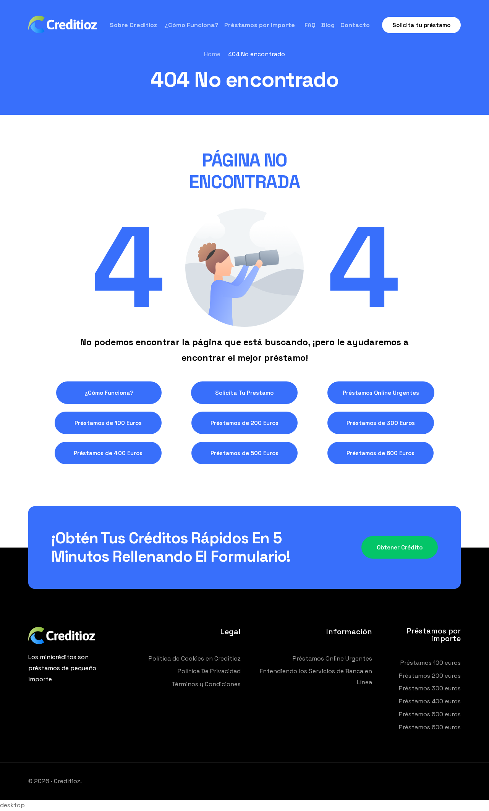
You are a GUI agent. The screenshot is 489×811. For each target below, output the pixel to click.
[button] (109, 392)
